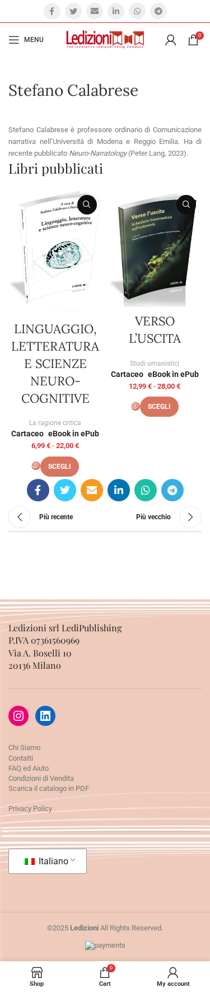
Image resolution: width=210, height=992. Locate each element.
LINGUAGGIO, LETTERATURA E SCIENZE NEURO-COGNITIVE (55, 363)
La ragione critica (55, 423)
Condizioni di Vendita (41, 778)
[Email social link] (94, 11)
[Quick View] (35, 466)
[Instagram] (18, 716)
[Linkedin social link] (116, 11)
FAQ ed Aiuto (28, 768)
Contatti (20, 758)
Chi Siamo (24, 747)
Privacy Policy (30, 808)
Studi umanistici (154, 363)
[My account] (171, 40)
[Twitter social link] (73, 11)
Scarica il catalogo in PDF (48, 788)
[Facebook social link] (52, 11)
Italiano (52, 861)
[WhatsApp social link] (137, 11)
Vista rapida (87, 205)
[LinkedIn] (45, 716)
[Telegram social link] (158, 11)
